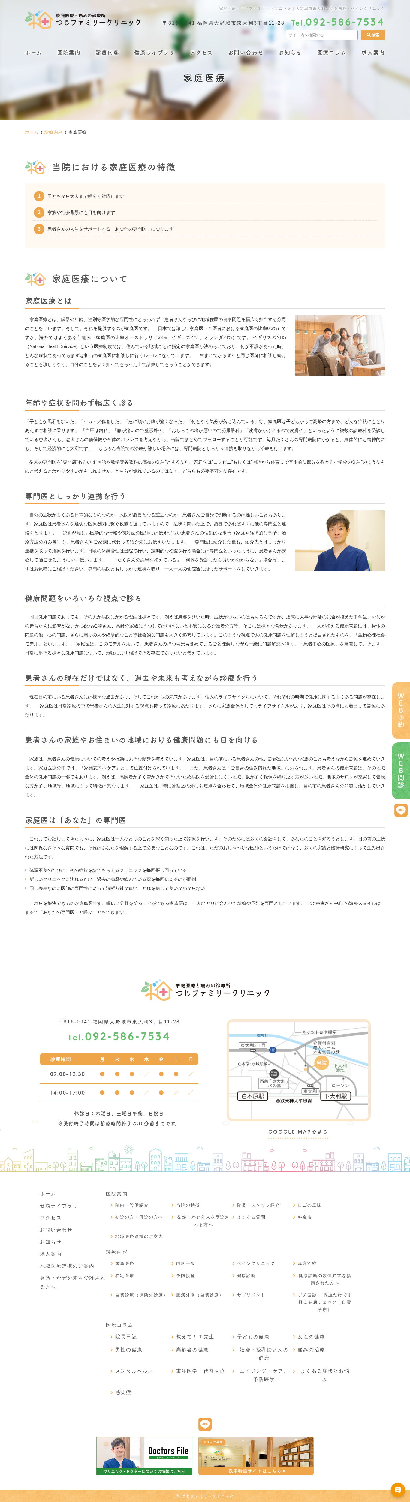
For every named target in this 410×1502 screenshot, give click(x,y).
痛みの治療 (311, 1349)
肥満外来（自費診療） (200, 1294)
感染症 (123, 1392)
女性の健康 (311, 1336)
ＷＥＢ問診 (401, 771)
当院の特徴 (188, 1205)
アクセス (201, 52)
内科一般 (185, 1263)
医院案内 (69, 52)
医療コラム (331, 52)
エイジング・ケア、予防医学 (264, 1375)
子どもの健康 (253, 1336)
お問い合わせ (246, 52)
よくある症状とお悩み (325, 1375)
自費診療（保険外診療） (141, 1294)
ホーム (33, 52)
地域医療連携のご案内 (67, 1265)
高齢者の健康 (192, 1349)
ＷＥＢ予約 (401, 710)
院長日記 (126, 1336)
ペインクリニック (256, 1263)
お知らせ (290, 52)
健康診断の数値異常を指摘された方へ (325, 1279)
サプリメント (251, 1294)
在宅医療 (124, 1275)
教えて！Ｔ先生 (195, 1336)
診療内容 (107, 52)
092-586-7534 (119, 1037)
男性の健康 (129, 1349)
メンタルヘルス (134, 1371)
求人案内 (373, 52)
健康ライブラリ (154, 52)
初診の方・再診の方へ (139, 1217)
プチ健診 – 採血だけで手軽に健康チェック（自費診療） (325, 1302)
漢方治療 (307, 1263)
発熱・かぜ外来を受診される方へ (203, 1221)
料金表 (305, 1217)
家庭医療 (124, 1263)
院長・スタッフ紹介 (258, 1205)
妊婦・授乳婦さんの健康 (264, 1354)
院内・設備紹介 (132, 1205)
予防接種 (185, 1275)
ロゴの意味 (310, 1205)
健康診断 (246, 1275)
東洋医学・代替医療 (200, 1371)
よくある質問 (251, 1217)
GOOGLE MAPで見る (298, 1131)
